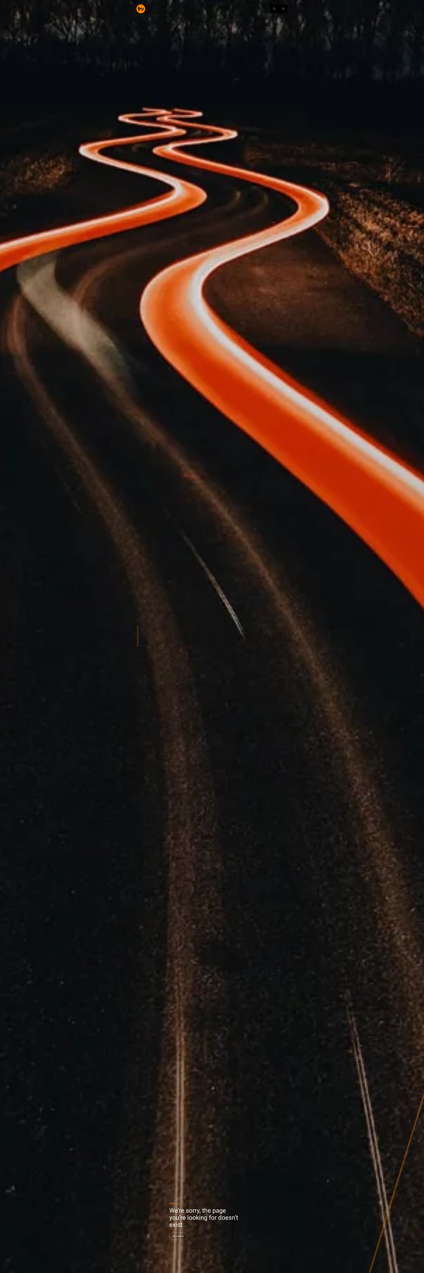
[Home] (140, 8)
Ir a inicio (178, 1236)
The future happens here (137, 636)
